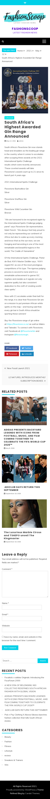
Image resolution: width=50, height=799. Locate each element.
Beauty (7, 737)
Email (5, 614)
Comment (7, 569)
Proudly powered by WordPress (20, 789)
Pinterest (12, 354)
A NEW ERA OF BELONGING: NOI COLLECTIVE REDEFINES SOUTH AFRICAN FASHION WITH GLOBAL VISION (25, 688)
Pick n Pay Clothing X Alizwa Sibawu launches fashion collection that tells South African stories (25, 717)
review (7, 755)
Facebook (12, 348)
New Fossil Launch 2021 (18, 368)
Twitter (27, 348)
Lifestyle (9, 117)
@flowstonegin (21, 334)
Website (6, 625)
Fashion (8, 741)
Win (6, 764)
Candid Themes (32, 793)
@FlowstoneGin (28, 331)
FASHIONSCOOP (25, 29)
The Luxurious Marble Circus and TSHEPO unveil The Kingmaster (22, 535)
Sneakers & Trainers (13, 760)
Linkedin (28, 354)
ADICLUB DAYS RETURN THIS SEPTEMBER (22, 488)
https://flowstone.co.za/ (18, 324)
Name (5, 603)
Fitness (7, 746)
